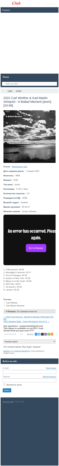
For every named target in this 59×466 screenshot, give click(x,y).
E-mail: (6, 368)
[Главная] (3, 91)
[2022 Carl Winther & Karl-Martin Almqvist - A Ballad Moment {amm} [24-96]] (29, 136)
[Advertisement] (29, 44)
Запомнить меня (14, 385)
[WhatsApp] (48, 334)
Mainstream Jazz (19, 166)
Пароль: (6, 376)
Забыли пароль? (49, 377)
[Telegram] (39, 334)
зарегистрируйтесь (22, 351)
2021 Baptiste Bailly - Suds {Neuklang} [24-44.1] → (26, 321)
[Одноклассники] (52, 334)
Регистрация (51, 368)
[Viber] (45, 334)
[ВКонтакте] (36, 334)
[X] (42, 334)
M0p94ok (30, 334)
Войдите (6, 351)
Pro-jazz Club (8, 402)
